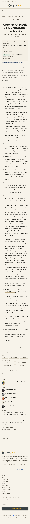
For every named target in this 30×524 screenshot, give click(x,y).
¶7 (3, 195)
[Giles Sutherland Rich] (3, 398)
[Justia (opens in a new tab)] (20, 469)
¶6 (3, 182)
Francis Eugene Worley (11, 393)
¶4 (3, 156)
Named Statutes (6, 487)
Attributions (16, 517)
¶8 (3, 239)
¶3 (3, 143)
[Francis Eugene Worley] (3, 394)
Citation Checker (6, 493)
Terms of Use (24, 517)
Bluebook (24, 357)
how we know (10, 56)
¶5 (3, 169)
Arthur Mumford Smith (10, 389)
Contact (25, 515)
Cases (3, 475)
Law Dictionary (5, 479)
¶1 (3, 87)
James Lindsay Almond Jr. (11, 406)
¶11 (3, 329)
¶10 (3, 316)
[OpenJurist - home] (15, 5)
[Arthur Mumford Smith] (3, 390)
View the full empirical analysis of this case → (13, 62)
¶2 (3, 112)
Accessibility (17, 515)
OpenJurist (4, 16)
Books (3, 491)
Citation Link (14, 357)
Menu (5, 10)
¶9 (3, 289)
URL (5, 357)
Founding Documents (7, 489)
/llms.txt (4, 502)
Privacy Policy (5, 520)
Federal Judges (5, 481)
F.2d (16, 16)
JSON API (4, 504)
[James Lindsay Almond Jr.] (3, 406)
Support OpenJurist (15, 508)
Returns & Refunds (6, 517)
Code (3, 477)
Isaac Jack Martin (9, 401)
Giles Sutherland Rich (10, 397)
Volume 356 (10, 16)
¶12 (3, 340)
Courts (3, 483)
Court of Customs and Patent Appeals (15, 34)
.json (10, 438)
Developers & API (6, 499)
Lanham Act (19, 289)
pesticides (4, 431)
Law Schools (5, 485)
